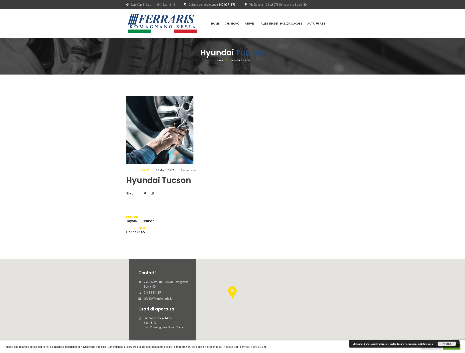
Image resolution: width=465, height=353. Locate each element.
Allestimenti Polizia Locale (281, 23)
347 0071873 (227, 4)
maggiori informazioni (422, 343)
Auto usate (316, 23)
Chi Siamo (232, 23)
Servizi (250, 23)
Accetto (447, 343)
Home (215, 23)
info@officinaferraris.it (158, 298)
